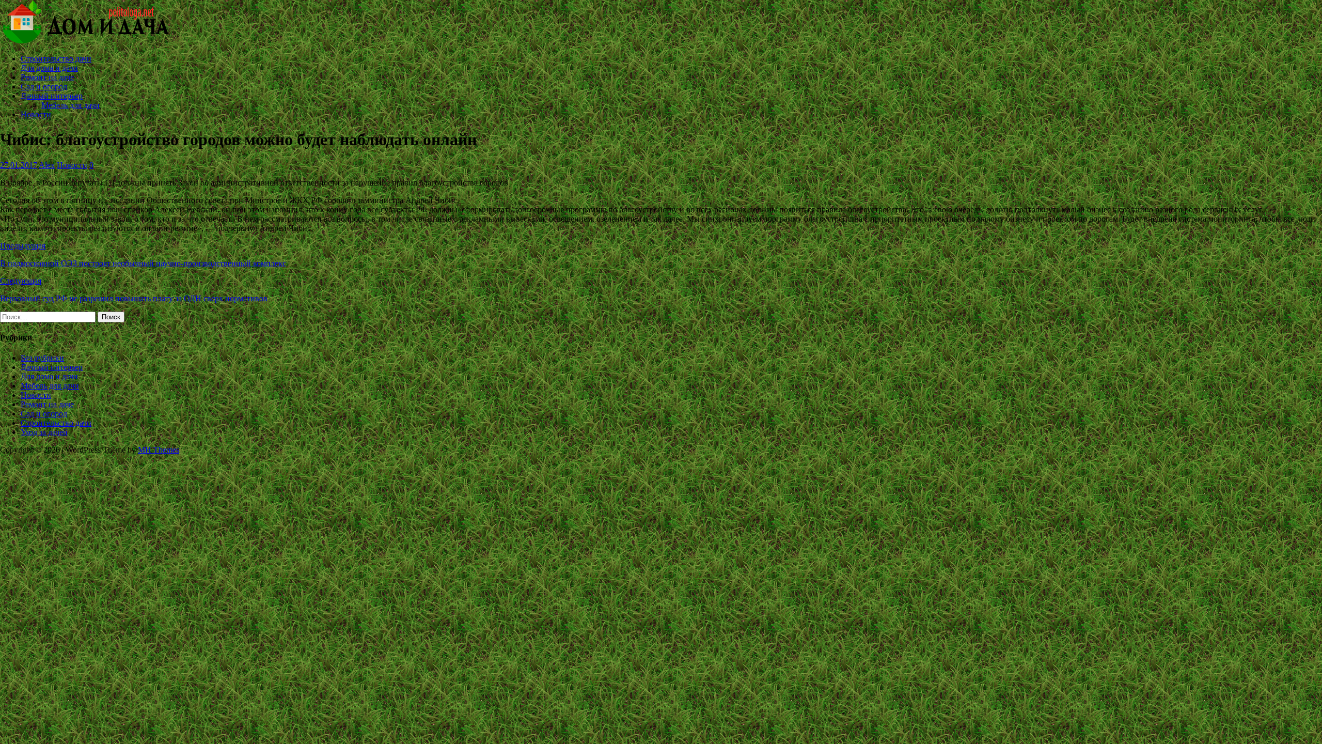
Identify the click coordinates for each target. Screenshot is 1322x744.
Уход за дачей (44, 432)
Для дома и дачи (49, 68)
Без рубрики (42, 357)
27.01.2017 (18, 165)
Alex (47, 165)
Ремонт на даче (47, 77)
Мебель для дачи (70, 105)
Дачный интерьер (52, 95)
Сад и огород (44, 86)
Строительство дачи (56, 58)
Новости (36, 114)
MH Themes (158, 449)
